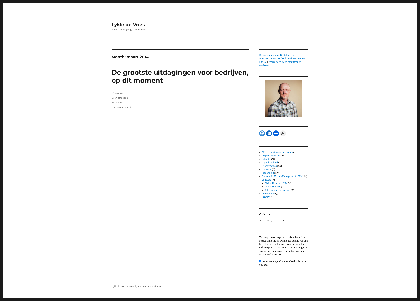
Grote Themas (269, 166)
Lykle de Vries (128, 24)
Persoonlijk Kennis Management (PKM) (283, 176)
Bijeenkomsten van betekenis (277, 152)
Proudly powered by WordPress (145, 286)
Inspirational (118, 102)
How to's (266, 169)
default (265, 159)
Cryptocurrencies (271, 155)
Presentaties (268, 193)
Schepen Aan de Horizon (277, 190)
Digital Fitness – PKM (276, 183)
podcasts (266, 179)
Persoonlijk (268, 173)
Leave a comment (121, 107)
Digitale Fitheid (270, 162)
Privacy (265, 197)
